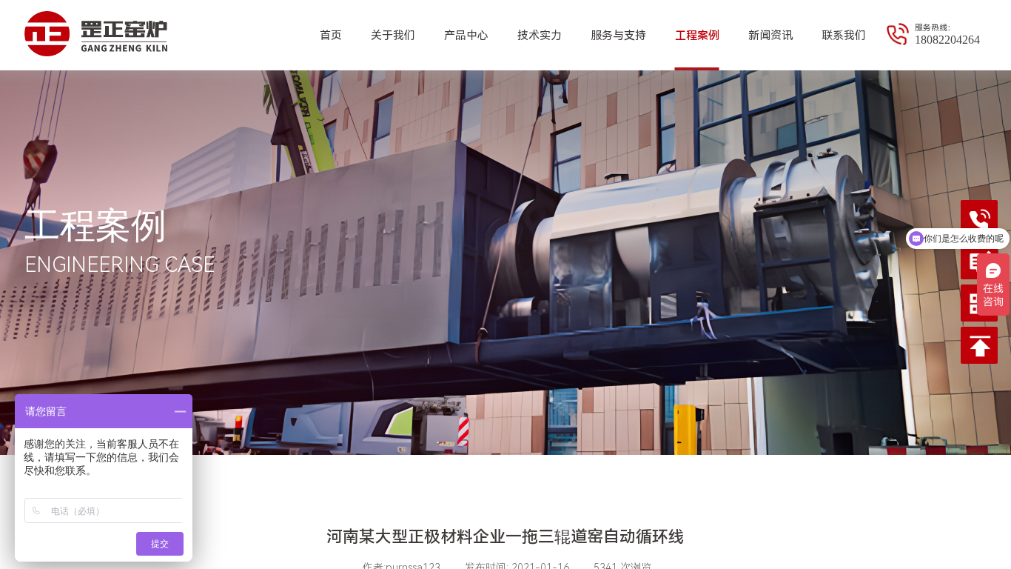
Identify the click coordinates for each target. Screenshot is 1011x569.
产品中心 (466, 35)
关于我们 (393, 35)
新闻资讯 (770, 35)
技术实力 (539, 35)
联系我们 (844, 35)
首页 (331, 35)
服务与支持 (618, 35)
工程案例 (697, 35)
